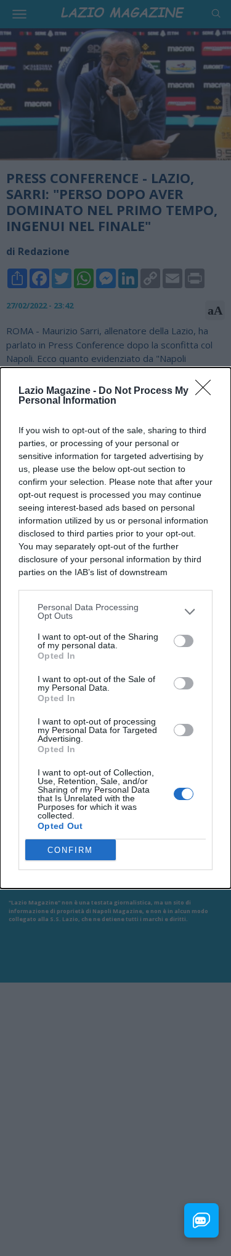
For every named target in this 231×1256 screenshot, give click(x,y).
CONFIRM (70, 850)
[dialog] (115, 628)
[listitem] (115, 611)
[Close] (207, 391)
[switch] (183, 641)
